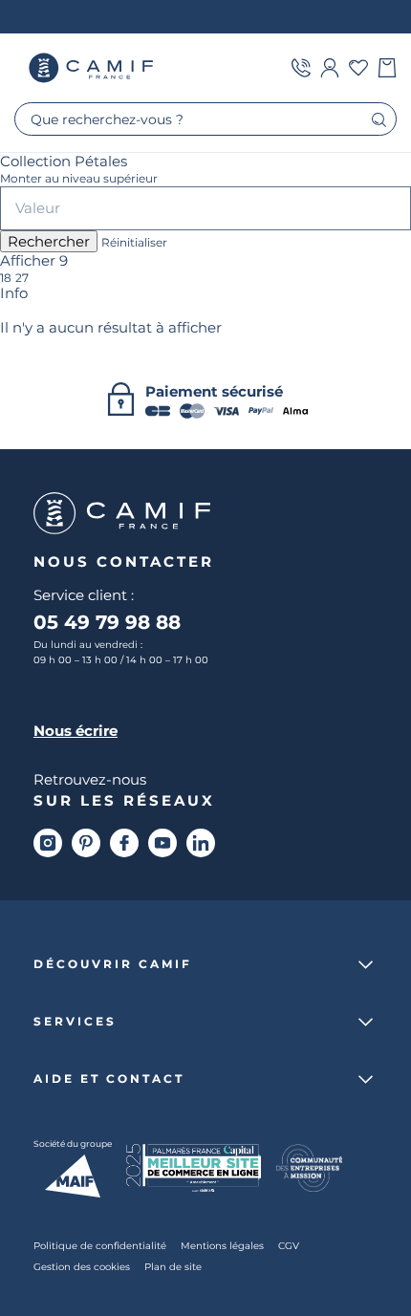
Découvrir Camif (112, 964)
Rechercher (49, 241)
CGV (288, 1245)
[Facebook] (124, 843)
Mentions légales (222, 1245)
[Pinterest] (86, 843)
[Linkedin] (200, 843)
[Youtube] (162, 843)
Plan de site (173, 1266)
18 (5, 278)
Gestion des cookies (81, 1266)
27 (22, 278)
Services (75, 1021)
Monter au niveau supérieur (79, 178)
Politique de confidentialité (99, 1245)
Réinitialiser (134, 242)
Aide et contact (108, 1079)
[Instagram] (47, 843)
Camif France (93, 67)
